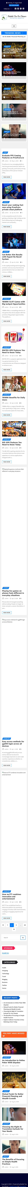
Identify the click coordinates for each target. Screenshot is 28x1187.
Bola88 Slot (5, 951)
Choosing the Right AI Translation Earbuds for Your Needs (13, 48)
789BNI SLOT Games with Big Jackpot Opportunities (13, 300)
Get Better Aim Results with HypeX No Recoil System (12, 254)
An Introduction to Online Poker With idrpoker (12, 70)
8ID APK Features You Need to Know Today (12, 441)
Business (4, 980)
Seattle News (13, 1184)
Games (4, 986)
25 (25, 923)
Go (23, 935)
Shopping (5, 968)
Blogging (4, 977)
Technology (5, 971)
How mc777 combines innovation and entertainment (11, 894)
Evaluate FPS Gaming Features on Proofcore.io (13, 154)
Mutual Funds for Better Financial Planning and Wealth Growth (13, 90)
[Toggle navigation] (14, 26)
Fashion (4, 983)
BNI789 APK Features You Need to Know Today (13, 349)
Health (4, 965)
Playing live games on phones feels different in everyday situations (13, 590)
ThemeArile (22, 1184)
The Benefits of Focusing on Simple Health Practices (12, 132)
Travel (4, 974)
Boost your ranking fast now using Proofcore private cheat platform (12, 205)
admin (8, 53)
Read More (6, 175)
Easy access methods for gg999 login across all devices (13, 741)
